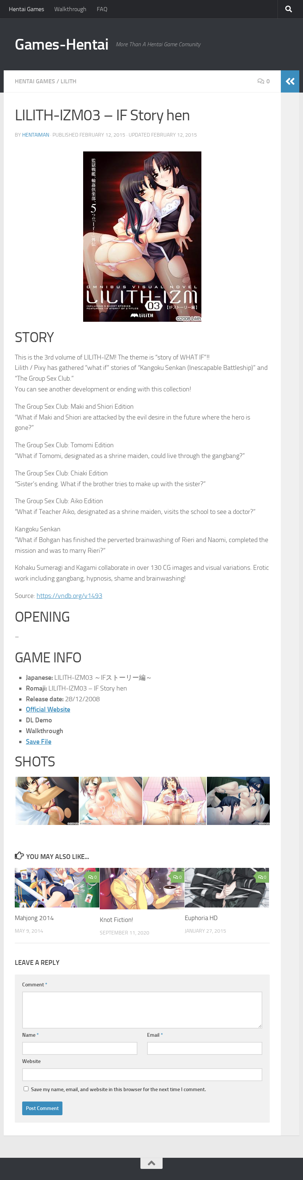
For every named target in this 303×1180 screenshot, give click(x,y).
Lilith (68, 81)
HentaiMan (35, 135)
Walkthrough (70, 9)
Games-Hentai (61, 44)
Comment (34, 985)
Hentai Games (26, 9)
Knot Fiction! (116, 919)
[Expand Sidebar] (290, 81)
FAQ (102, 9)
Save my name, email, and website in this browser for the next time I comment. (118, 1089)
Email (155, 1035)
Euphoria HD (201, 918)
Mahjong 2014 (34, 918)
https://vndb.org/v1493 (69, 596)
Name (30, 1035)
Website (31, 1061)
